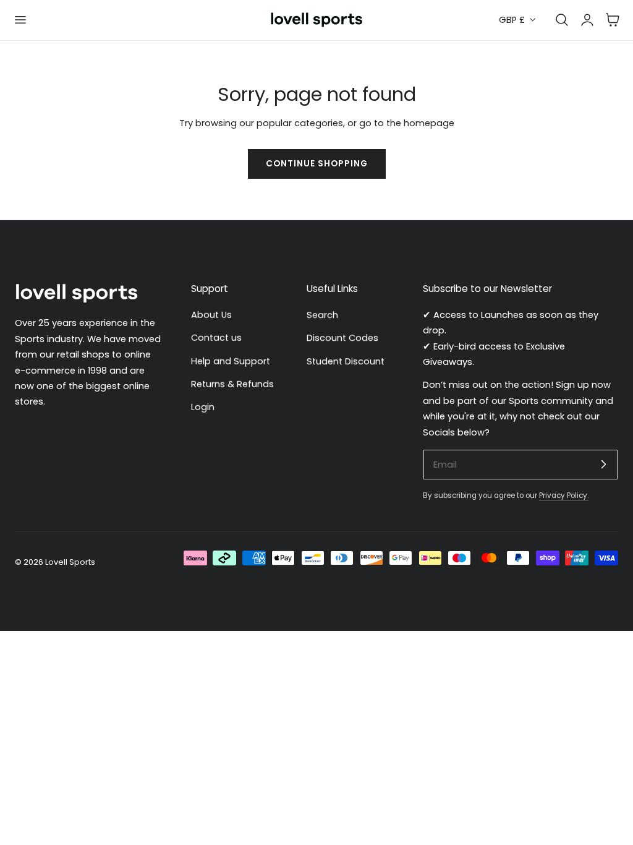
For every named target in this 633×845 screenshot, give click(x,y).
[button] (20, 20)
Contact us (216, 338)
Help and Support (230, 361)
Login (203, 407)
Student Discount (345, 361)
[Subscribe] (603, 464)
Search (322, 315)
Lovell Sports (70, 562)
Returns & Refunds (232, 384)
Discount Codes (342, 338)
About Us (211, 315)
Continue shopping (317, 163)
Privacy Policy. (563, 495)
